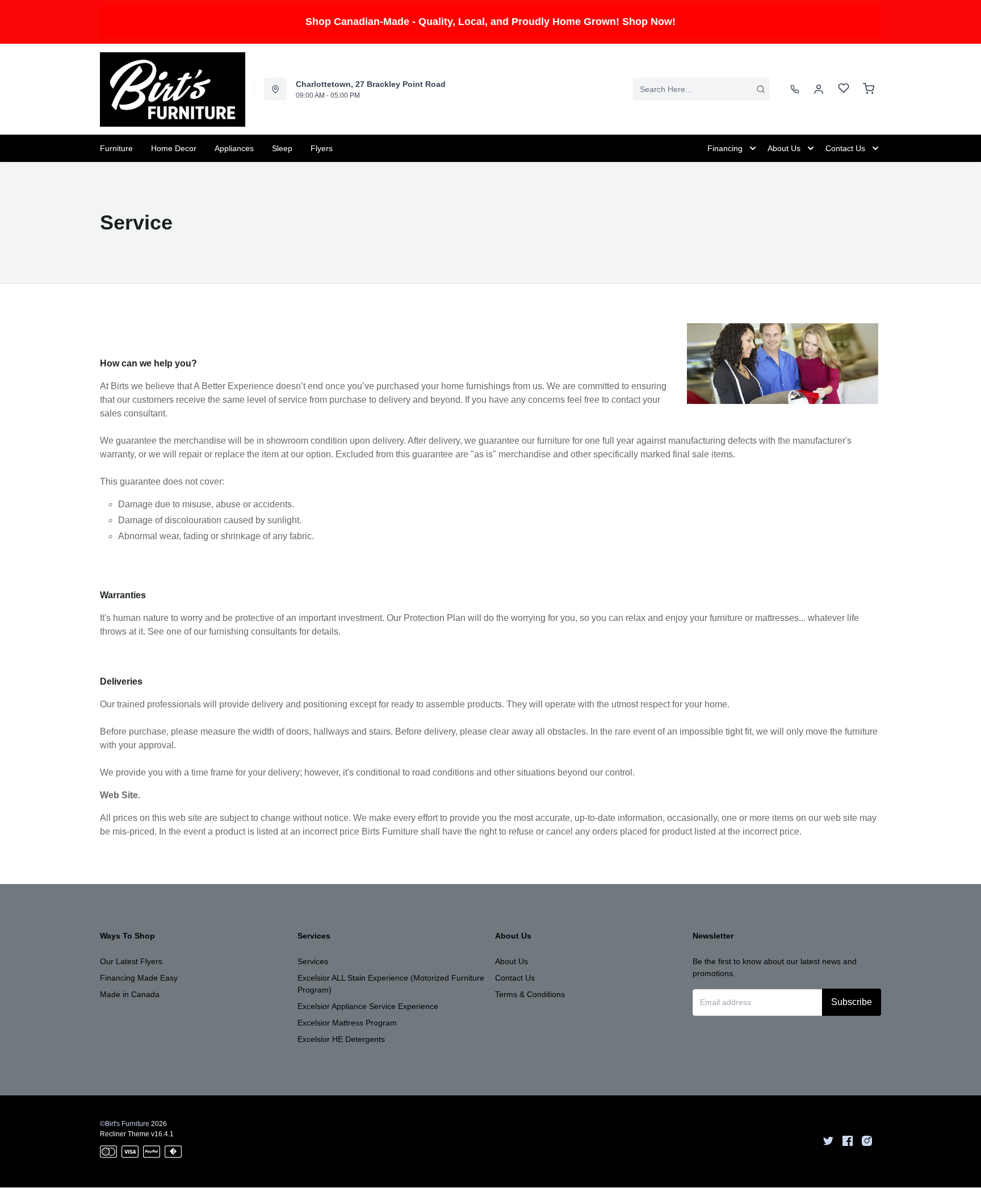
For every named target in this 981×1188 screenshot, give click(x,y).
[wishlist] (843, 89)
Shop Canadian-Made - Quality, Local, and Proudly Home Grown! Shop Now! (490, 21)
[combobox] (701, 89)
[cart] (868, 89)
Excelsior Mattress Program (347, 1022)
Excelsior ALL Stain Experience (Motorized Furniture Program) (390, 983)
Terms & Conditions (530, 994)
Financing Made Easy (139, 977)
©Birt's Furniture (124, 1124)
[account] (818, 89)
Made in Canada (130, 994)
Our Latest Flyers (131, 961)
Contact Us (515, 977)
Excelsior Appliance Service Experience (367, 1006)
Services (312, 961)
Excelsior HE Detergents (341, 1039)
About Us (511, 961)
